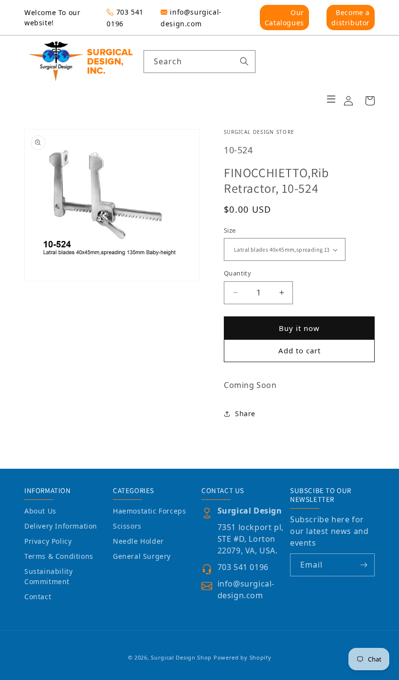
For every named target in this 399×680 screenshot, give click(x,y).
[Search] (244, 61)
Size (230, 230)
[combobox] (199, 62)
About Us (40, 510)
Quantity (237, 273)
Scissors (127, 526)
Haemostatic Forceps (149, 510)
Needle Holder (138, 541)
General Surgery (142, 556)
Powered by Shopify (243, 657)
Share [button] (245, 413)
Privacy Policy (48, 541)
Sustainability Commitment (48, 576)
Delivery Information (60, 526)
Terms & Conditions (58, 556)
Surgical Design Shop (181, 657)
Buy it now (299, 328)
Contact (37, 596)
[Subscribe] (363, 564)
